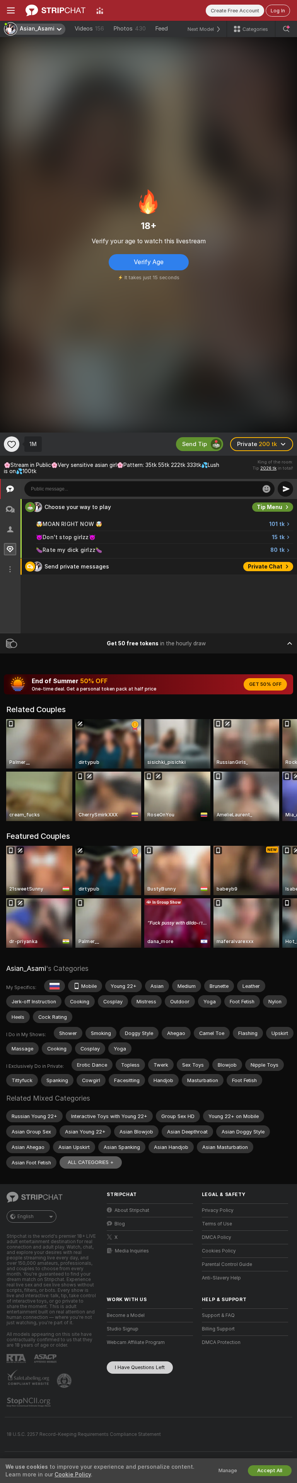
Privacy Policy (218, 1210)
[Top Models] (99, 10)
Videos (89, 28)
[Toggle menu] (11, 10)
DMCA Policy (216, 1237)
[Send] (285, 489)
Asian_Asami (26, 968)
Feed (161, 28)
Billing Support (218, 1329)
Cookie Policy (73, 1474)
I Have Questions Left (140, 1367)
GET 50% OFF (265, 684)
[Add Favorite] (11, 444)
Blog (119, 1224)
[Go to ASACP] (46, 1358)
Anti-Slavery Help (221, 1278)
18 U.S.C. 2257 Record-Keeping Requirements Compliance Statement (84, 1434)
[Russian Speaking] (54, 986)
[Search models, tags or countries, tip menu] (286, 29)
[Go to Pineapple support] (65, 1380)
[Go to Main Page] (55, 10)
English (25, 1216)
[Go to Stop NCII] (29, 1402)
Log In (278, 11)
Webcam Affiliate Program (136, 1342)
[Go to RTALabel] (17, 1358)
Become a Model (126, 1315)
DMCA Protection (221, 1342)
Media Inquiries (132, 1251)
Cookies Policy (219, 1251)
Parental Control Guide (227, 1264)
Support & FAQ (218, 1315)
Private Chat (265, 566)
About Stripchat (131, 1210)
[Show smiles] (266, 489)
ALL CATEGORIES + (91, 1162)
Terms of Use (217, 1224)
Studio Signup (122, 1329)
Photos (129, 28)
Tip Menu (269, 507)
